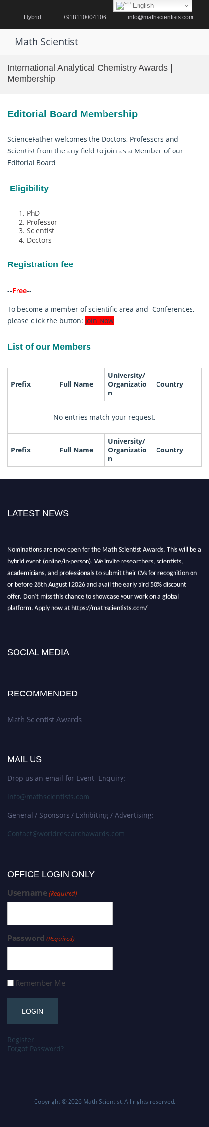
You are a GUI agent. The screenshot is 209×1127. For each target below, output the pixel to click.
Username (42, 893)
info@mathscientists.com (48, 796)
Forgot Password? (35, 1048)
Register (20, 1039)
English (142, 5)
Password (41, 938)
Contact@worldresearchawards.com (66, 833)
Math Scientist (46, 41)
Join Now (99, 320)
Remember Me (40, 983)
